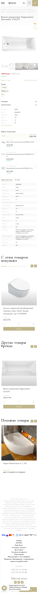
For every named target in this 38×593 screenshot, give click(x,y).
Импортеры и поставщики (19, 557)
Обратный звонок (19, 578)
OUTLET (19, 543)
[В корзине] (35, 3)
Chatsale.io (4, 591)
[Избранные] (29, 3)
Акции (19, 540)
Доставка (19, 550)
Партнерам (19, 554)
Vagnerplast (17, 112)
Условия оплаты (19, 547)
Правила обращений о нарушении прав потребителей (19, 560)
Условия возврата (19, 552)
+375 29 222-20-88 (19, 572)
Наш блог (19, 545)
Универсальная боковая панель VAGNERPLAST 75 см (19, 168)
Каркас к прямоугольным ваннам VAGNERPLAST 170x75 (20, 142)
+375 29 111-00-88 (19, 570)
